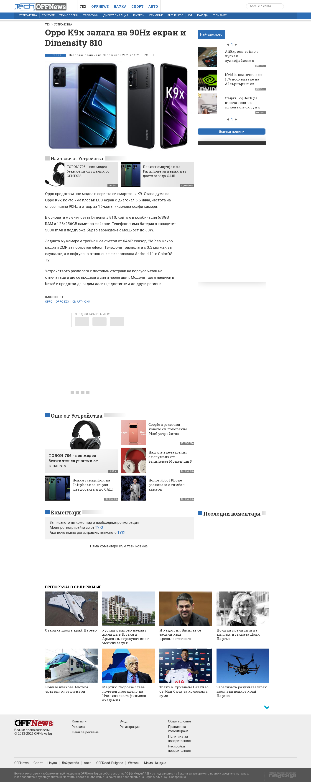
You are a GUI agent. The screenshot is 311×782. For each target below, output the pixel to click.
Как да (202, 15)
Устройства (28, 15)
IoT (190, 15)
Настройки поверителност (179, 748)
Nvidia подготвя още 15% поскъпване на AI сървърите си (244, 79)
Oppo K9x (62, 301)
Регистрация (130, 727)
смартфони (81, 301)
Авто (153, 6)
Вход (123, 721)
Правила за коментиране (178, 729)
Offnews (100, 6)
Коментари (66, 512)
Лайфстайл (70, 763)
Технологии (68, 15)
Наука (120, 6)
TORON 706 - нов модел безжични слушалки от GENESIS (88, 171)
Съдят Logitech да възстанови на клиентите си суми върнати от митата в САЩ (244, 107)
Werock (133, 763)
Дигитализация (115, 15)
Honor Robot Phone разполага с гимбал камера (166, 484)
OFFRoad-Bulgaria (109, 763)
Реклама (78, 727)
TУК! (99, 527)
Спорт (137, 6)
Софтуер (48, 15)
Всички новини (231, 131)
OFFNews (21, 763)
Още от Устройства (76, 415)
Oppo (49, 301)
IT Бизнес (220, 15)
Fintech (139, 15)
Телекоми (90, 15)
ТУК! (121, 532)
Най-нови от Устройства (77, 158)
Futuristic (175, 15)
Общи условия (179, 721)
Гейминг (156, 15)
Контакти (79, 721)
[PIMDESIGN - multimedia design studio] (281, 776)
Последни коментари (232, 513)
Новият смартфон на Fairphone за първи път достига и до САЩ (164, 171)
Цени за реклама (85, 732)
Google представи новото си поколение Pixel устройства (167, 429)
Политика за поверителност (179, 738)
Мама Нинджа (155, 763)
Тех (83, 6)
